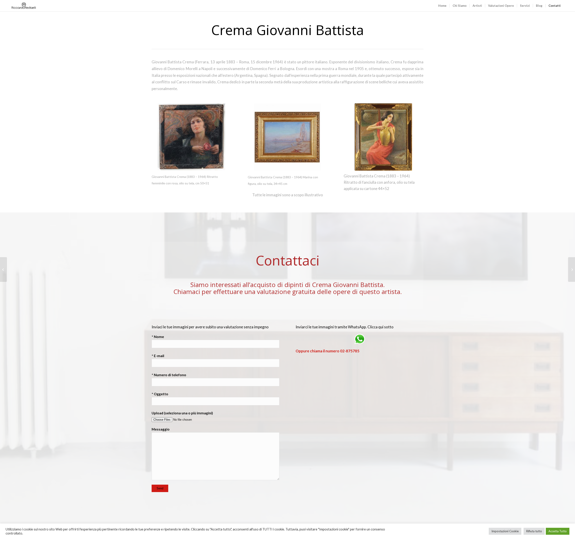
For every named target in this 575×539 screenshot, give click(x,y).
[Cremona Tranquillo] (571, 269)
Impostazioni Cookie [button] (505, 531)
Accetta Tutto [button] (557, 531)
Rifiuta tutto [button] (534, 531)
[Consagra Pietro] (3, 269)
